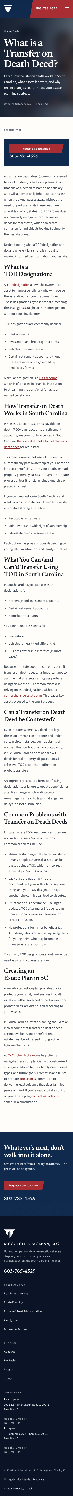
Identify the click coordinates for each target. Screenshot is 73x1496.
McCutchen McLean (21, 1055)
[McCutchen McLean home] (8, 9)
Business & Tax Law (15, 1329)
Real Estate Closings (16, 1294)
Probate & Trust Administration (23, 1311)
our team (26, 1078)
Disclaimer (39, 1479)
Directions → (11, 1409)
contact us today (43, 1096)
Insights (9, 1370)
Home (7, 31)
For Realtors (11, 1361)
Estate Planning (13, 1302)
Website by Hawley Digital (18, 1488)
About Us (9, 1352)
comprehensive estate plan (23, 695)
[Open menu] (67, 9)
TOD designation (18, 284)
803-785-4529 (46, 8)
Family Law (11, 1321)
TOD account (48, 378)
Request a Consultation (35, 149)
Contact (9, 1379)
